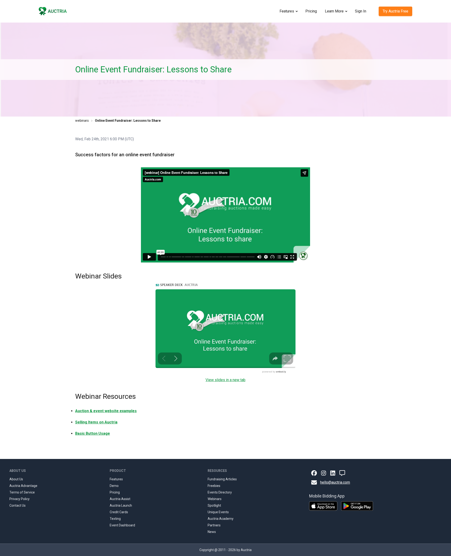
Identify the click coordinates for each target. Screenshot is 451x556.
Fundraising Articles (222, 479)
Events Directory (220, 492)
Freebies (214, 486)
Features (287, 11)
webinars (82, 120)
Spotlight (214, 505)
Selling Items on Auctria (96, 422)
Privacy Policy (19, 499)
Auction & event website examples (106, 411)
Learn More (334, 11)
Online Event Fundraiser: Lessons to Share (128, 120)
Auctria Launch (121, 505)
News (212, 532)
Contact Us (17, 505)
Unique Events (218, 512)
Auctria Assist (120, 499)
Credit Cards (119, 512)
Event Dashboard (122, 525)
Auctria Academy (220, 519)
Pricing (311, 11)
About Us (16, 479)
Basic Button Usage (92, 433)
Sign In (360, 11)
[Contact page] (342, 473)
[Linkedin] (332, 473)
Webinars (215, 499)
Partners (214, 525)
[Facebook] (314, 473)
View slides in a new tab (225, 380)
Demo (114, 486)
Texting (115, 519)
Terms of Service (22, 492)
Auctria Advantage (23, 486)
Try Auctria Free (395, 11)
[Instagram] (323, 473)
